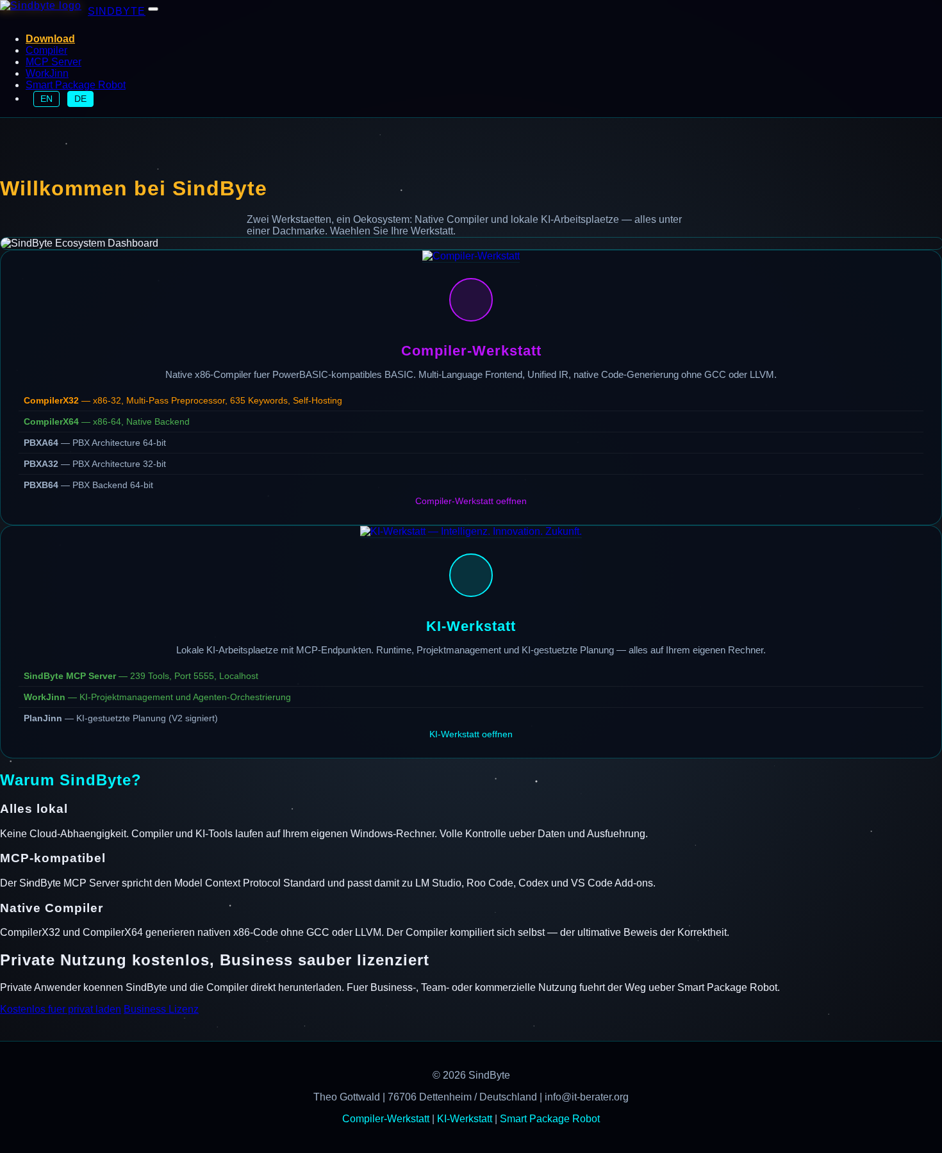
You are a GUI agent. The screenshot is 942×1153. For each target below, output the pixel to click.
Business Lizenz (161, 1009)
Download (50, 38)
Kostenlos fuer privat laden (60, 1009)
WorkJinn (47, 73)
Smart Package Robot (76, 84)
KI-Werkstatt (464, 1118)
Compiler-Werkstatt (385, 1118)
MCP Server (53, 61)
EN (46, 99)
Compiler (46, 50)
